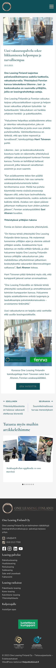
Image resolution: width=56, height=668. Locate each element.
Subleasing (7, 570)
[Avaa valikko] (51, 6)
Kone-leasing (8, 591)
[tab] (22, 484)
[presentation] (28, 449)
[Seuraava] (49, 459)
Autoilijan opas (9, 609)
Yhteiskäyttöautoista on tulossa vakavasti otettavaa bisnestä (14, 407)
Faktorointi (7, 576)
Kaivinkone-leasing (11, 594)
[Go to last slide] (7, 459)
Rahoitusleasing (9, 560)
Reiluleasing (8, 566)
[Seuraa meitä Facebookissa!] (4, 549)
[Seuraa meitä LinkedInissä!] (15, 549)
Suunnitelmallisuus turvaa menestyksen (42, 406)
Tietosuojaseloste (42, 655)
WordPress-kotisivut (20, 662)
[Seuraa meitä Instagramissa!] (9, 549)
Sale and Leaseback (11, 573)
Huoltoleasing (8, 563)
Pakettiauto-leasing (11, 588)
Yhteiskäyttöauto (10, 598)
